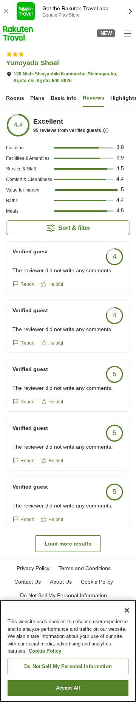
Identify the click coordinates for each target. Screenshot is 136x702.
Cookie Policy (45, 651)
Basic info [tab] (64, 98)
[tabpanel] (68, 332)
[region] (68, 651)
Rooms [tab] (15, 98)
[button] (18, 33)
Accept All (68, 688)
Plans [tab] (37, 98)
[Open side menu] (127, 33)
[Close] (127, 610)
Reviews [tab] (93, 98)
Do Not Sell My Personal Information (68, 666)
